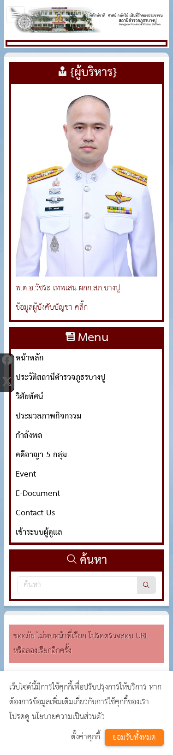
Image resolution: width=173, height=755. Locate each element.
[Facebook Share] (7, 360)
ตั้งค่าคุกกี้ (85, 737)
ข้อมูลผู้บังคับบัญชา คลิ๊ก (52, 308)
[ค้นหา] (146, 585)
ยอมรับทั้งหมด (134, 738)
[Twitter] (7, 381)
